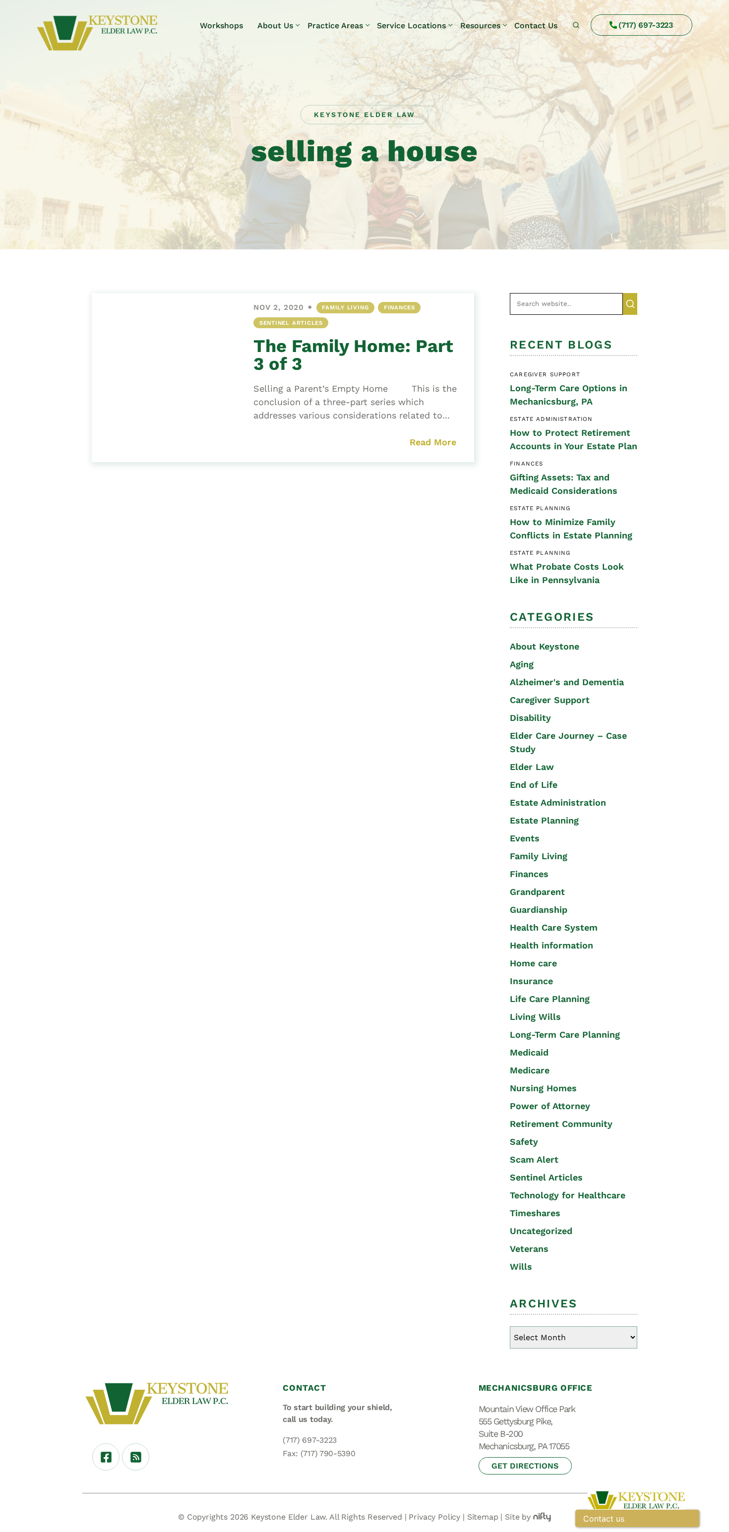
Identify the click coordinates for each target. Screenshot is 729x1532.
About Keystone (544, 646)
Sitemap (482, 1517)
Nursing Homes (543, 1088)
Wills (521, 1266)
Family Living (345, 307)
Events (525, 838)
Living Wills (535, 1016)
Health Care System (554, 927)
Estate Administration (558, 802)
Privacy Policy (434, 1517)
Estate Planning (544, 820)
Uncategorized (541, 1231)
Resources (480, 25)
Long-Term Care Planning (565, 1034)
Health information (551, 945)
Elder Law (532, 767)
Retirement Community (561, 1124)
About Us (275, 25)
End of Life (533, 784)
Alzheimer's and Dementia (567, 682)
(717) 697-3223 (645, 25)
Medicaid (529, 1052)
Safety (524, 1141)
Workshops (221, 25)
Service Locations (411, 25)
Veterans (529, 1248)
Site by (518, 1517)
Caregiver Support (550, 700)
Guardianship (538, 909)
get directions (524, 1466)
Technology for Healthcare (567, 1195)
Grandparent (537, 891)
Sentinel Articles (291, 322)
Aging (522, 664)
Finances (399, 307)
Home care (533, 963)
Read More (433, 442)
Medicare (529, 1070)
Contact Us (535, 25)
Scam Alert (534, 1159)
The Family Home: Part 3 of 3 (353, 355)
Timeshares (535, 1213)
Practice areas (335, 25)
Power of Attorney (550, 1106)
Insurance (531, 981)
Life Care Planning (550, 999)
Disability (530, 717)
